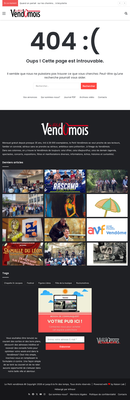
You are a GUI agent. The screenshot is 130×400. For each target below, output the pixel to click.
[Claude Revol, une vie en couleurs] (65, 205)
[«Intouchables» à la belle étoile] (65, 229)
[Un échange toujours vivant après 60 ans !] (22, 205)
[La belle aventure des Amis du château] (65, 254)
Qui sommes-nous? (50, 97)
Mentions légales (78, 394)
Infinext (71, 389)
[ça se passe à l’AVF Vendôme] (107, 229)
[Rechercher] (126, 14)
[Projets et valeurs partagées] (22, 181)
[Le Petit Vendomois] (25, 13)
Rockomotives (82, 283)
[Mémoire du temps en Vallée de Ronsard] (22, 254)
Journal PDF (70, 97)
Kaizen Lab (119, 384)
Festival (30, 283)
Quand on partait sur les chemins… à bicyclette (43, 3)
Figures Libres (44, 283)
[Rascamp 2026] (65, 181)
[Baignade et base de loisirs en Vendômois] (107, 205)
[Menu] (4, 14)
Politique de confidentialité (102, 394)
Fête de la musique (63, 283)
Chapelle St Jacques (13, 283)
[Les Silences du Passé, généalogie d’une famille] (107, 254)
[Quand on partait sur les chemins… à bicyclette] (107, 181)
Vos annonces (30, 97)
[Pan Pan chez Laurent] (22, 229)
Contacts (102, 97)
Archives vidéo (87, 97)
